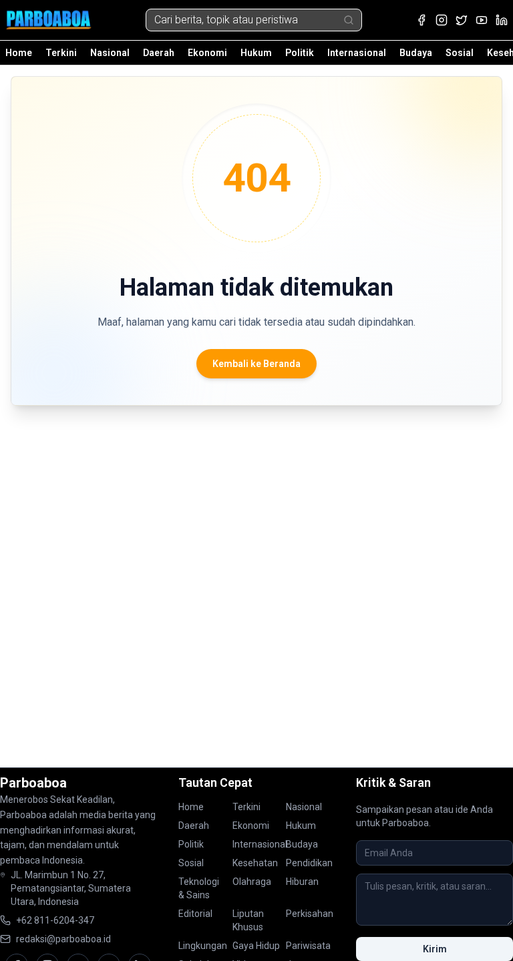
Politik (299, 52)
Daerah (158, 52)
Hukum (256, 52)
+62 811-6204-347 (55, 920)
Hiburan (302, 881)
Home (18, 52)
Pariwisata (308, 945)
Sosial (460, 52)
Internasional (356, 52)
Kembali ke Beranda (256, 363)
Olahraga (251, 881)
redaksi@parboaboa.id (63, 939)
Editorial (195, 913)
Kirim (435, 949)
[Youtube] (482, 20)
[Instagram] (442, 20)
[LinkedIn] (502, 20)
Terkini (61, 52)
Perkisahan (309, 913)
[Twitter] (462, 20)
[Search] (348, 20)
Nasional (110, 52)
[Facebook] (421, 20)
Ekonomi (207, 52)
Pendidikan (309, 863)
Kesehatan (255, 863)
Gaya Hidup (256, 945)
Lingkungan (202, 945)
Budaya (415, 52)
